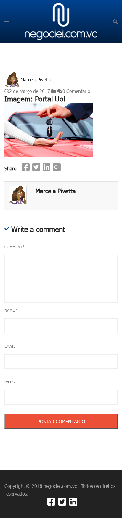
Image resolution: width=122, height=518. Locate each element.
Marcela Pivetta (35, 79)
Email (11, 346)
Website (12, 382)
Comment (14, 246)
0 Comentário (76, 91)
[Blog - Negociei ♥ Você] (61, 20)
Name (10, 310)
